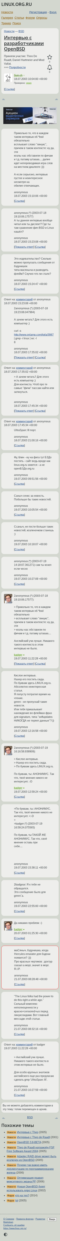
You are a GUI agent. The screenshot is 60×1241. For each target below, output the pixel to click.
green (29, 83)
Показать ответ (24, 246)
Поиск (16, 23)
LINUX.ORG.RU (16, 4)
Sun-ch (18, 75)
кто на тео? (22, 1195)
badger (18, 654)
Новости (7, 12)
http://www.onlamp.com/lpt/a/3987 (34, 334)
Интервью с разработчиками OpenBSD (24, 43)
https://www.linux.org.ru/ (14, 1228)
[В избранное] (49, 57)
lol (16, 1200)
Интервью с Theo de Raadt (33, 1137)
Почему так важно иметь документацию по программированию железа (30, 1169)
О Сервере (8, 1219)
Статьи (19, 17)
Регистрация (38, 12)
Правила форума (25, 1219)
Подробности (17, 67)
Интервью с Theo (27, 1132)
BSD (21, 31)
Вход (53, 12)
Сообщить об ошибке (13, 1225)
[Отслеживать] (49, 67)
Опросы (41, 17)
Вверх (52, 1219)
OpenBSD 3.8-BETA (29, 1142)
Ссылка (9, 89)
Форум (30, 17)
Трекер (6, 23)
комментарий (24, 299)
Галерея (7, 17)
